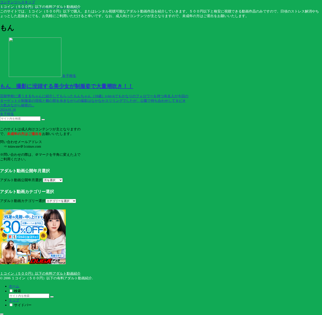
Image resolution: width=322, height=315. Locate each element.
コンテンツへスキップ (17, 2)
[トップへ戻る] (2, 314)
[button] (43, 119)
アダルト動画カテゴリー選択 (23, 201)
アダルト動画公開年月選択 (21, 180)
